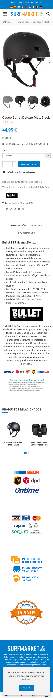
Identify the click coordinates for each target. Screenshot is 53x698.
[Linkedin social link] (15, 209)
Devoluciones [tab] (26, 233)
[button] (48, 14)
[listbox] (26, 155)
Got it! (26, 688)
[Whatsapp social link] (23, 209)
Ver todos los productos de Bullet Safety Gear (25, 187)
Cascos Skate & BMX (22, 203)
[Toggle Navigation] (5, 14)
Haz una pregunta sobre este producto (22, 181)
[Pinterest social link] (11, 209)
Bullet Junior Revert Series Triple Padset (39, 443)
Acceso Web (17, 3)
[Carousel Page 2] (28, 453)
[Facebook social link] (3, 209)
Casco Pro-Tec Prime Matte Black (13, 443)
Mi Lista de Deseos (33, 3)
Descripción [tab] (18, 225)
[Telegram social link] (19, 209)
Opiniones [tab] (36, 225)
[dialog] (26, 681)
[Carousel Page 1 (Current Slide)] (25, 453)
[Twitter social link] (7, 209)
